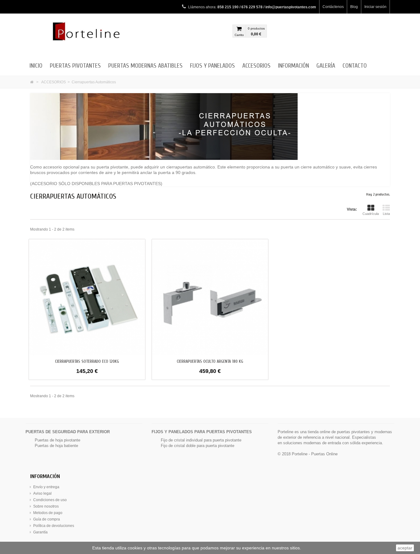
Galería (325, 65)
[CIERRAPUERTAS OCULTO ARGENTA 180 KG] (210, 297)
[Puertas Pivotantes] (87, 37)
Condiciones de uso (50, 500)
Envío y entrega (46, 487)
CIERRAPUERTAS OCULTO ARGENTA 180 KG (210, 361)
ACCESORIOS (256, 65)
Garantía (40, 532)
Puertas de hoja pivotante (57, 440)
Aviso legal (42, 493)
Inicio (36, 65)
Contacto (355, 65)
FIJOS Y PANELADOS (212, 65)
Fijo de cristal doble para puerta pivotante (197, 445)
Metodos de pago (47, 513)
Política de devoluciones (53, 526)
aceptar (405, 547)
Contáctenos (333, 7)
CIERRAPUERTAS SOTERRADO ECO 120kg (87, 361)
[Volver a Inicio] (32, 82)
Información (293, 65)
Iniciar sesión (375, 7)
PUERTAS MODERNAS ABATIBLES (145, 65)
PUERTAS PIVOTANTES (75, 65)
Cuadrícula (371, 214)
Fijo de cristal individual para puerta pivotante (201, 440)
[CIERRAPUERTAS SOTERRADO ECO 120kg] (87, 297)
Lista (386, 214)
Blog (354, 7)
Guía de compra (46, 519)
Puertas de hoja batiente (56, 445)
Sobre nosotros (46, 506)
